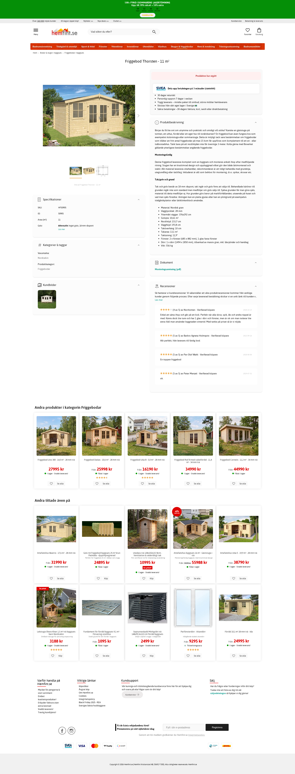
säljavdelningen (218, 693)
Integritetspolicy (87, 699)
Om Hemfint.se (86, 692)
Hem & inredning (206, 46)
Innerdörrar (133, 46)
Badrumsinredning (42, 46)
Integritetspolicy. (196, 734)
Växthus (162, 46)
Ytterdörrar (117, 46)
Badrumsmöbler (252, 46)
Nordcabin (43, 257)
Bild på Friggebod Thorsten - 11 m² (87, 185)
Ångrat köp (84, 689)
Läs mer (159, 299)
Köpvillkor (83, 686)
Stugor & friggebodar (182, 46)
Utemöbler (148, 46)
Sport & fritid (88, 46)
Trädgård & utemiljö (66, 46)
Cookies (83, 696)
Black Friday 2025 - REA (90, 702)
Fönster (103, 46)
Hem (35, 52)
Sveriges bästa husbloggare (92, 705)
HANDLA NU (147, 15)
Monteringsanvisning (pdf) (168, 269)
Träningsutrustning (229, 46)
